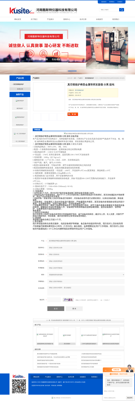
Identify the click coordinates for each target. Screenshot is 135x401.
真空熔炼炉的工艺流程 (87, 367)
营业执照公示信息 (80, 382)
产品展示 (50, 19)
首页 (75, 78)
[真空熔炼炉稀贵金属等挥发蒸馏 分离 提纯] (49, 96)
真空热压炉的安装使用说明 (89, 357)
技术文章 (83, 19)
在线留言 (119, 2)
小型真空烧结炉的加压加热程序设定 (91, 354)
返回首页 (103, 2)
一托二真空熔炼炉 (20, 128)
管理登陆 (59, 385)
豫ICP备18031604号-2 (69, 382)
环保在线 (53, 385)
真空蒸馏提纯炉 (18, 84)
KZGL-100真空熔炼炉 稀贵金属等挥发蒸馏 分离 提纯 (96, 320)
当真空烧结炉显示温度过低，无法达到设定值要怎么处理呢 (53, 357)
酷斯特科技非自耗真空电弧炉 (111, 343)
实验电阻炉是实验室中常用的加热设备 (48, 367)
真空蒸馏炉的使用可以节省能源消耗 (47, 354)
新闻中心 (66, 19)
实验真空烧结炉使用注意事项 (45, 360)
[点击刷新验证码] (68, 300)
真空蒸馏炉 (67, 343)
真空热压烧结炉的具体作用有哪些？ (91, 360)
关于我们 (34, 19)
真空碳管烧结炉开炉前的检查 (89, 363)
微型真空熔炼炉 (19, 144)
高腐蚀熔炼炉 (20, 111)
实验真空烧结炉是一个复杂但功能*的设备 (48, 363)
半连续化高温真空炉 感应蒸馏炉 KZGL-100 (63, 320)
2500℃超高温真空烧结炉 (89, 343)
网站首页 (17, 19)
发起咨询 (129, 397)
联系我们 (111, 2)
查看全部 (20, 89)
